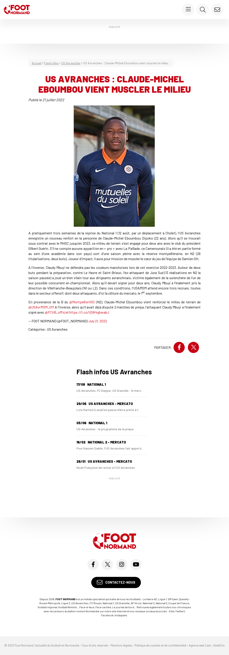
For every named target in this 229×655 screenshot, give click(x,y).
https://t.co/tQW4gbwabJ (89, 312)
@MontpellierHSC (82, 302)
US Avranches (70, 63)
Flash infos (51, 63)
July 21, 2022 (97, 321)
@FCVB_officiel (56, 312)
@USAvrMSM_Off (41, 307)
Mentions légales (121, 645)
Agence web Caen (200, 645)
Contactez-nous (120, 582)
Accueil (36, 63)
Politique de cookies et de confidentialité (160, 645)
